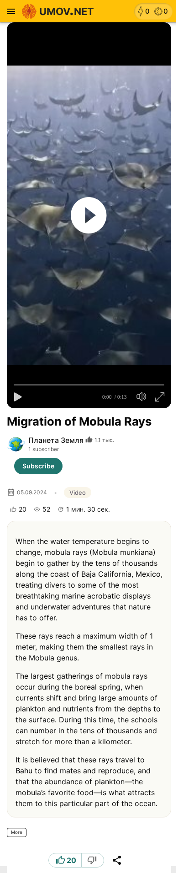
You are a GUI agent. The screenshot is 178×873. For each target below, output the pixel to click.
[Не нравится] (93, 860)
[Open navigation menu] (11, 11)
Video (77, 492)
